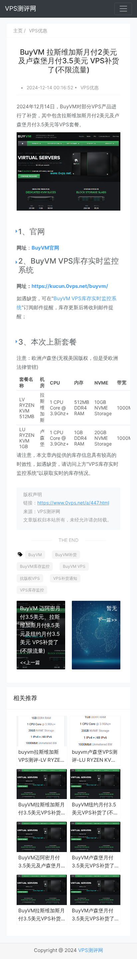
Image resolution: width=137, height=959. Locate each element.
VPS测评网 (20, 8)
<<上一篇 (30, 662)
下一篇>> (107, 619)
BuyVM (35, 554)
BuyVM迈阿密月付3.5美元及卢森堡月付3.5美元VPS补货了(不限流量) (39, 862)
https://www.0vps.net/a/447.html (73, 502)
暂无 (111, 608)
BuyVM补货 (66, 554)
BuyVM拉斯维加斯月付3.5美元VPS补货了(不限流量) (41, 809)
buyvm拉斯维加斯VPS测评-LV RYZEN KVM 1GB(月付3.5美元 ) (41, 756)
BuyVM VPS (74, 566)
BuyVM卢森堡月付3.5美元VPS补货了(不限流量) (93, 862)
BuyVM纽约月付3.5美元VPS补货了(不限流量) (95, 809)
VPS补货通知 (65, 578)
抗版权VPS (30, 578)
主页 (18, 30)
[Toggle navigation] (123, 9)
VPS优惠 (38, 30)
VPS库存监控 (32, 589)
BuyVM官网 (45, 248)
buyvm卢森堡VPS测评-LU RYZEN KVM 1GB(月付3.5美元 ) (94, 756)
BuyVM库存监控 (35, 566)
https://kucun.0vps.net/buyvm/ (70, 286)
